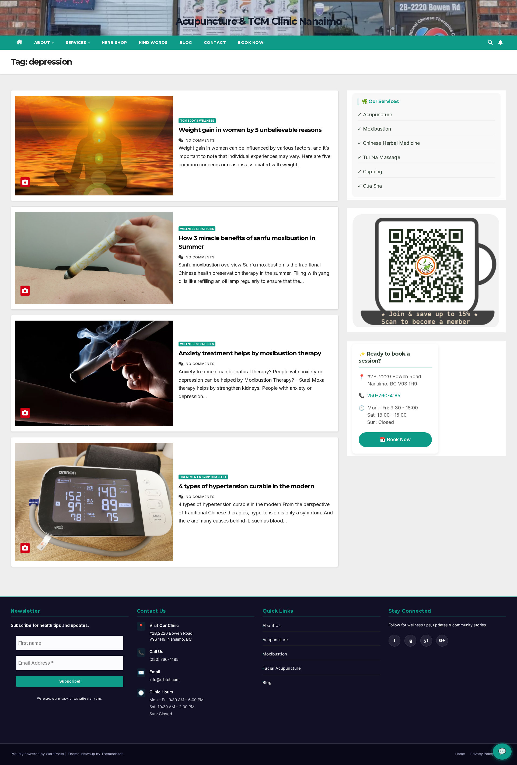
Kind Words (153, 42)
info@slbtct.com (164, 679)
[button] (490, 42)
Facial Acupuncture (282, 668)
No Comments (200, 140)
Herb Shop (114, 42)
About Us (272, 625)
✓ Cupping (370, 171)
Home (460, 754)
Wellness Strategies (197, 228)
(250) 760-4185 (164, 659)
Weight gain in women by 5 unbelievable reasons (250, 130)
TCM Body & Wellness (197, 120)
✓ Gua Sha (370, 186)
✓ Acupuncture (375, 114)
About (42, 42)
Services (77, 42)
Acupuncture (275, 639)
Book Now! (251, 42)
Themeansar (112, 754)
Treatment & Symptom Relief (203, 477)
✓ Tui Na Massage (379, 157)
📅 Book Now (395, 439)
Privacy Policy (482, 754)
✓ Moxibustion (374, 129)
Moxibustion (275, 654)
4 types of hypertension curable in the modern (246, 486)
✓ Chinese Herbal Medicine (389, 143)
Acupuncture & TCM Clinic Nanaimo (259, 21)
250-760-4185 (383, 395)
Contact (215, 42)
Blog (186, 42)
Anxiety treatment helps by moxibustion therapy (250, 353)
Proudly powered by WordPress (38, 754)
